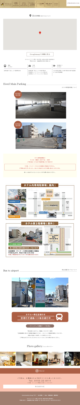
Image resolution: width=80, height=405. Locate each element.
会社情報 (40, 395)
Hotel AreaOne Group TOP (29, 395)
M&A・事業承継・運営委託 (51, 395)
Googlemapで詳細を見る (40, 54)
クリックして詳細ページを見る (40, 326)
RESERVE (40, 386)
